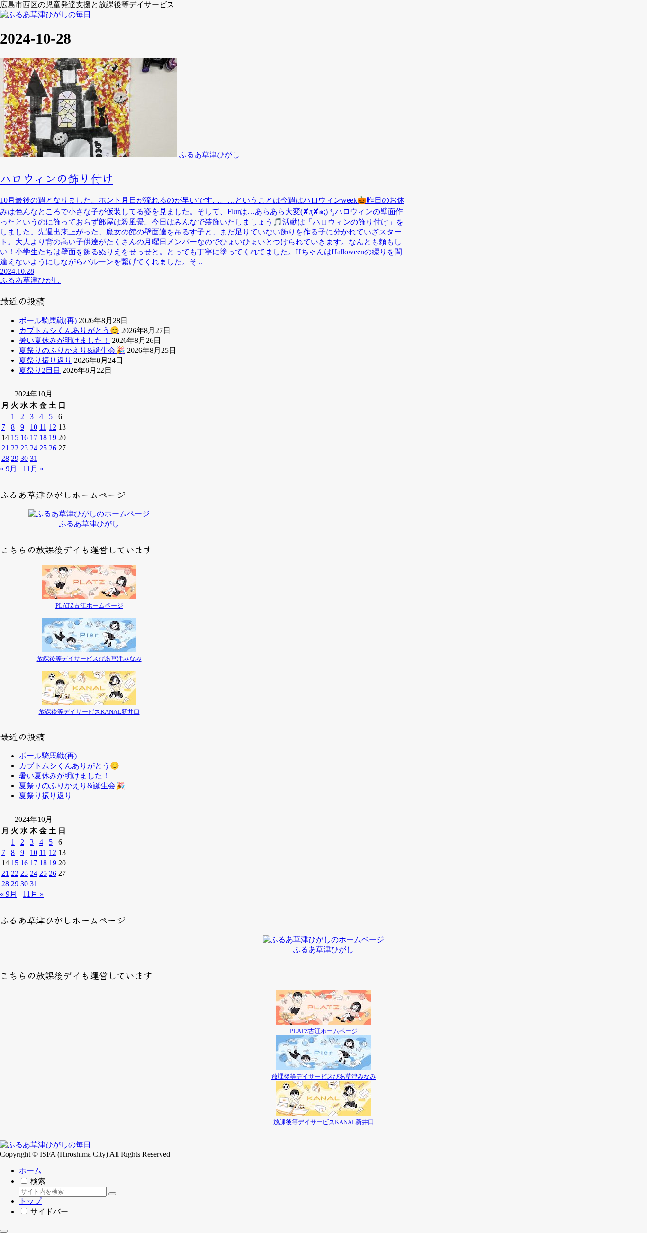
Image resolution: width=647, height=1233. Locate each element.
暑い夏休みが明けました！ (64, 340)
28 (5, 458)
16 (24, 437)
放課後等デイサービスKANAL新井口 (89, 711)
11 (42, 427)
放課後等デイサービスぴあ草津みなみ (89, 658)
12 (52, 427)
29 (14, 458)
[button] (112, 1193)
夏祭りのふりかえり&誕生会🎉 (72, 350)
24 (33, 448)
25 (43, 448)
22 (14, 448)
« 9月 (8, 469)
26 (52, 448)
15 (14, 437)
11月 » (33, 469)
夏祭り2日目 (40, 370)
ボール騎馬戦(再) (48, 320)
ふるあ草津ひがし (89, 524)
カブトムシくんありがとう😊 (69, 330)
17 (33, 437)
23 (24, 448)
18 (43, 437)
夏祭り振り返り (45, 360)
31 (33, 458)
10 (33, 427)
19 (52, 437)
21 (5, 448)
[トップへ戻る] (4, 1231)
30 (24, 458)
